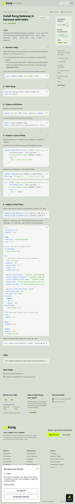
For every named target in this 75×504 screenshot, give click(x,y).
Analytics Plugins (55, 456)
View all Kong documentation (12, 413)
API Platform (7, 453)
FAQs (5, 355)
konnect (59, 25)
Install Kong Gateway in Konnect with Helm (64, 52)
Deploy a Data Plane (62, 77)
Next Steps (8, 369)
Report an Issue (6, 408)
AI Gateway (6, 459)
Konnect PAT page (28, 65)
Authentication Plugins (57, 459)
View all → (53, 467)
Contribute (32, 412)
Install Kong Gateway (22, 12)
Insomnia (29, 462)
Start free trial (53, 435)
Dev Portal (6, 464)
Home (4, 12)
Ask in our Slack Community (63, 399)
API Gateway (7, 456)
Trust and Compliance (48, 501)
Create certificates (61, 66)
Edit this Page (17, 408)
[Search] (61, 3)
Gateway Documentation (64, 35)
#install (60, 42)
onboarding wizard (16, 54)
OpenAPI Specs (31, 464)
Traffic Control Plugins (57, 464)
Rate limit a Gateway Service (14, 374)
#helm (65, 42)
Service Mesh (7, 462)
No (12, 400)
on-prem (67, 25)
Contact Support (60, 402)
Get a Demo (66, 435)
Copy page (42, 17)
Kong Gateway (12, 12)
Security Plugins (55, 462)
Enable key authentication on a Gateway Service (20, 377)
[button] (47, 76)
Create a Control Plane (63, 72)
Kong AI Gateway (32, 456)
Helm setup (62, 62)
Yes (6, 400)
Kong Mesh (30, 459)
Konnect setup (63, 58)
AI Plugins (53, 453)
